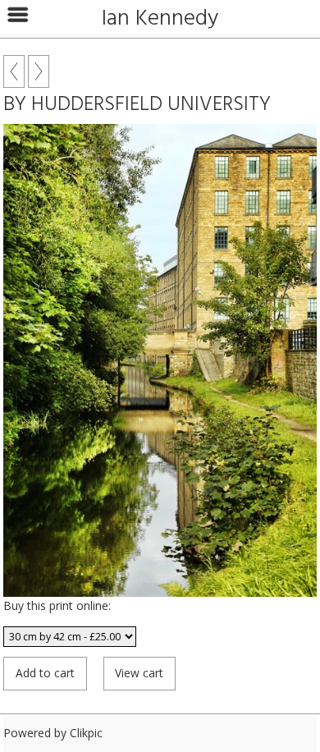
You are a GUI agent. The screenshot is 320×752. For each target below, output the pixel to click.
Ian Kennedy (160, 19)
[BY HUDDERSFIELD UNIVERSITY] (160, 360)
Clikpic (86, 733)
